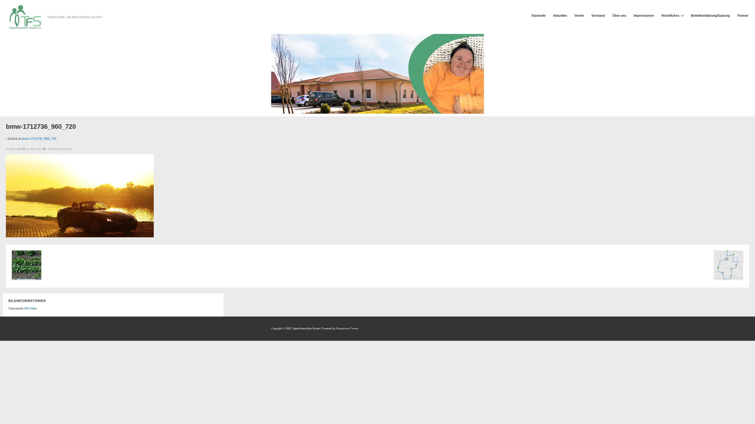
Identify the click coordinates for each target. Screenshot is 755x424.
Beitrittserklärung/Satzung (710, 15)
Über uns (619, 15)
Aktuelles (560, 15)
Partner (743, 15)
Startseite (538, 15)
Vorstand (598, 15)
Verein (579, 15)
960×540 (29, 308)
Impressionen (644, 15)
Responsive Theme (347, 328)
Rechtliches (670, 15)
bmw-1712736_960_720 (39, 138)
